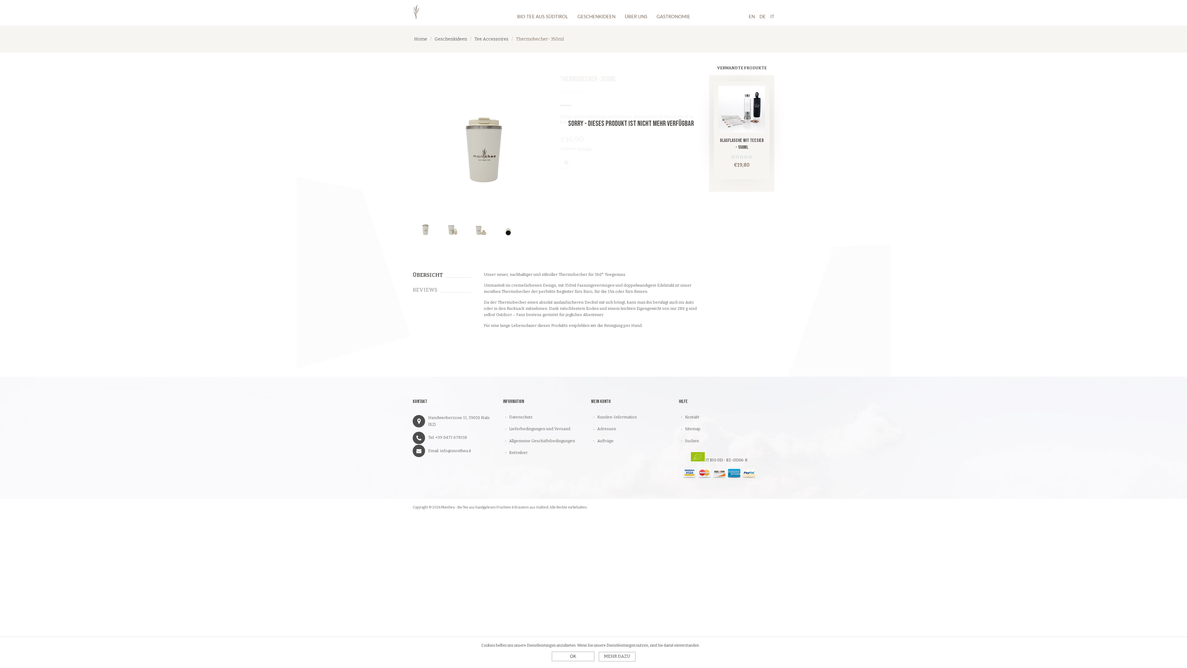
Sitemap (692, 428)
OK (573, 656)
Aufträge (605, 441)
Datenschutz (521, 417)
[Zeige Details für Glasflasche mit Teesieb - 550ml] (741, 109)
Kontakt (692, 417)
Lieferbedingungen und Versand (539, 428)
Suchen (692, 441)
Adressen (606, 428)
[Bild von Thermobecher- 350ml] (425, 228)
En (752, 17)
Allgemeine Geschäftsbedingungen (542, 441)
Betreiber (518, 452)
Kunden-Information (617, 417)
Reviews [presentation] (425, 290)
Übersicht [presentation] (428, 275)
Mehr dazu (617, 656)
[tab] (442, 275)
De (762, 17)
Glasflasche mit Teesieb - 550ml (742, 144)
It (772, 17)
